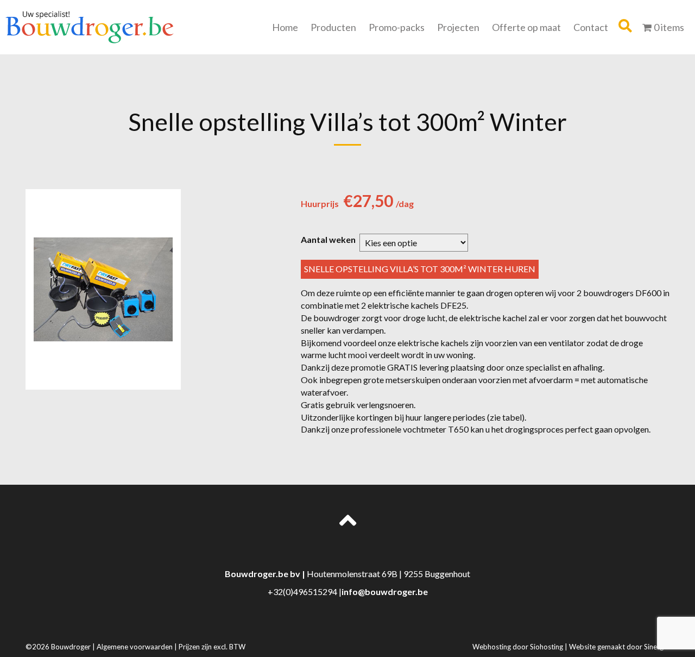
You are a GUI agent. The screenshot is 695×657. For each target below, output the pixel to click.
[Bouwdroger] (89, 26)
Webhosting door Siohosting (518, 646)
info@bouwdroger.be (385, 591)
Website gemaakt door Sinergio (619, 646)
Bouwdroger (71, 646)
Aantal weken (328, 239)
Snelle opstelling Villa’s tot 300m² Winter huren (419, 269)
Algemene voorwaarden (135, 646)
